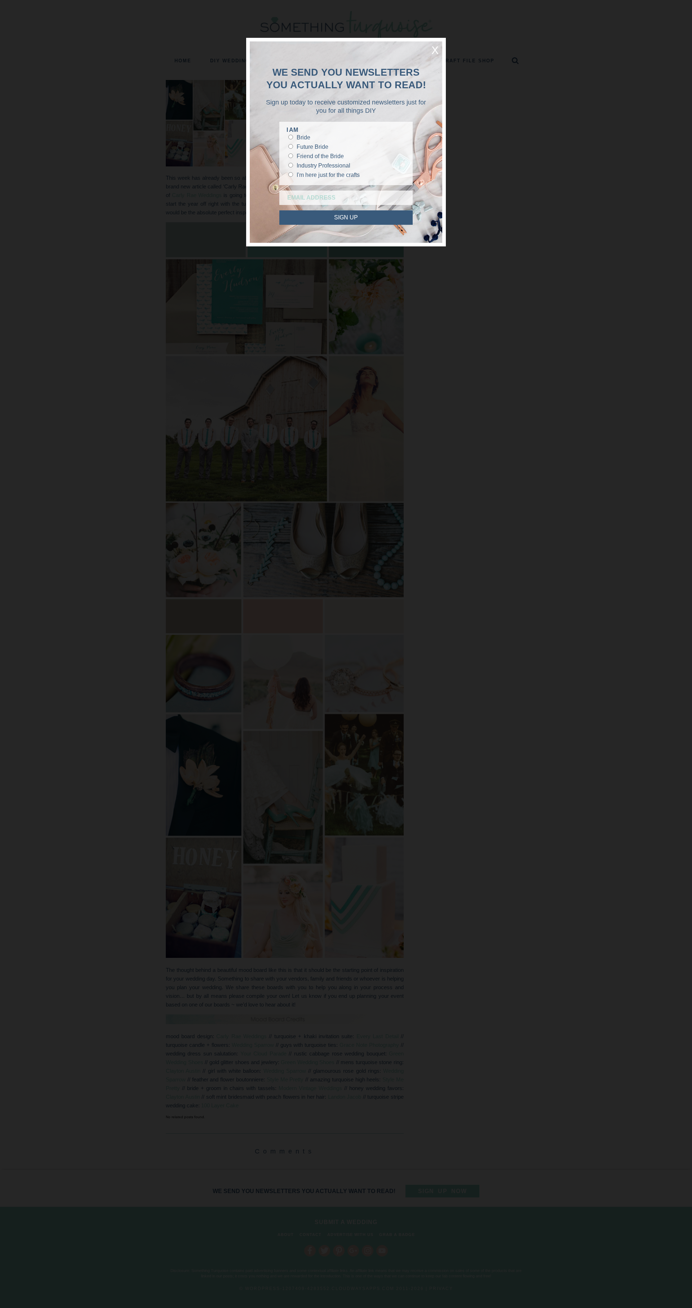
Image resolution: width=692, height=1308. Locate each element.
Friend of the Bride (320, 156)
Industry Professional (323, 165)
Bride (303, 137)
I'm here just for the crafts (328, 175)
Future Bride (312, 147)
